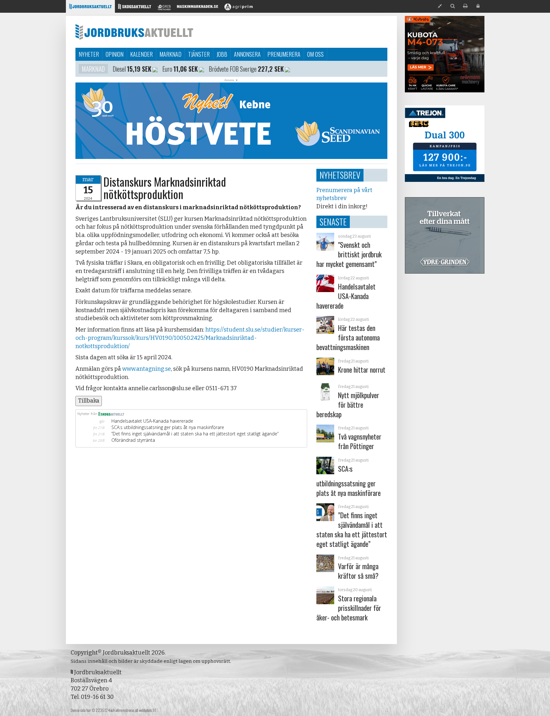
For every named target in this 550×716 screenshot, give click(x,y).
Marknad (170, 54)
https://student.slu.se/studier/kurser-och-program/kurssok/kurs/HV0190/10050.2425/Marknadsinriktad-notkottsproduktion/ (190, 337)
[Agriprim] (238, 8)
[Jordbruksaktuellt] (90, 8)
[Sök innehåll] (452, 6)
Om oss (315, 54)
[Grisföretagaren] (164, 8)
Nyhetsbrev (340, 174)
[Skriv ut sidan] (465, 6)
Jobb (221, 54)
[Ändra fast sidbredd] (440, 6)
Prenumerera (283, 54)
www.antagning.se (146, 368)
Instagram (149, 69)
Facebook (191, 69)
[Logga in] (478, 6)
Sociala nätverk (102, 69)
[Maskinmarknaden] (197, 8)
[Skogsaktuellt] (134, 8)
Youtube (223, 69)
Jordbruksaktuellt (134, 32)
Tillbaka (88, 400)
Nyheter (89, 54)
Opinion (114, 54)
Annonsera (247, 54)
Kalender (141, 54)
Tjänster (199, 54)
